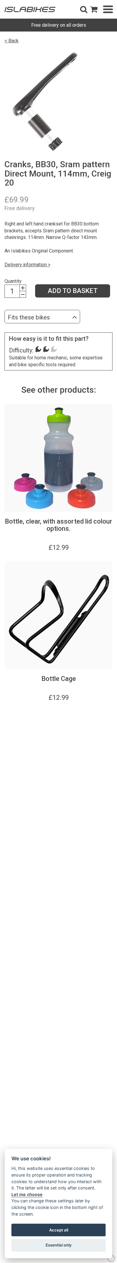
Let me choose (27, 1194)
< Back (11, 41)
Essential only (59, 1245)
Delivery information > (27, 264)
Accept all (58, 1230)
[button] (83, 9)
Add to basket (73, 291)
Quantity (13, 281)
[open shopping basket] (94, 9)
